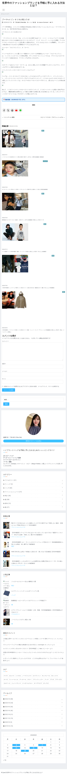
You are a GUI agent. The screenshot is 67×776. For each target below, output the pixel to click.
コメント (5, 341)
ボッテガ (46, 683)
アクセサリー (10, 480)
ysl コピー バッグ (8, 456)
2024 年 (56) (8, 706)
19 (25, 751)
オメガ (6, 679)
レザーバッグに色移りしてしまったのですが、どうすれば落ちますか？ (25, 658)
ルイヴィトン (37, 675)
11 (16, 748)
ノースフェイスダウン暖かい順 (21, 619)
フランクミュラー (38, 679)
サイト (4, 379)
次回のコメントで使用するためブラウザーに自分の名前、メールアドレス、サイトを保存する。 (32, 386)
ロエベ (29, 679)
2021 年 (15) (8, 718)
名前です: (6, 437)
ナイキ (6, 675)
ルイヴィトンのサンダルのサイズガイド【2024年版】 (20, 648)
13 (33, 748)
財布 (8, 503)
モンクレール (46, 675)
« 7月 (4, 760)
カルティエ (7, 683)
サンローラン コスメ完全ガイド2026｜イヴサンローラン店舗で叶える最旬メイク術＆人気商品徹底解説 (25, 189)
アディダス (58, 679)
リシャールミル (13, 679)
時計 (8, 495)
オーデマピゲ (38, 683)
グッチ (47, 679)
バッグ (31, 22)
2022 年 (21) (8, 714)
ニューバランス (16, 683)
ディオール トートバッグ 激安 (12, 458)
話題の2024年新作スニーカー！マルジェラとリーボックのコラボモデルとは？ (27, 652)
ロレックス (54, 675)
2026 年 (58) (8, 699)
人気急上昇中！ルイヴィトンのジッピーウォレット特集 (20, 638)
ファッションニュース (13, 492)
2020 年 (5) (8, 722)
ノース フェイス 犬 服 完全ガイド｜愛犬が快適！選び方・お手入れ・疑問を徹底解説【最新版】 (23, 157)
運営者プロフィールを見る (33, 441)
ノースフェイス (26, 675)
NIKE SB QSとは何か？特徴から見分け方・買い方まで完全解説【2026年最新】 (36, 551)
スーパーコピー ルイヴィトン (12, 460)
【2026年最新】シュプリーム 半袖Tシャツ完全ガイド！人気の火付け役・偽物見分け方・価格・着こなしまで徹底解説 (28, 287)
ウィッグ (9, 484)
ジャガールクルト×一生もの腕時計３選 (23, 581)
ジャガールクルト (27, 683)
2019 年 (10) (8, 726)
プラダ (52, 679)
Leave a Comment (43, 22)
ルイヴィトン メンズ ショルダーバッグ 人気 (25, 591)
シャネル (18, 675)
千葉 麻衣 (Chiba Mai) (20, 22)
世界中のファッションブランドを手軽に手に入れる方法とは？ (33, 4)
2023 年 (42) (8, 710)
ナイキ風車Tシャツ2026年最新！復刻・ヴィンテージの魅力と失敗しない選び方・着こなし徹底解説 (24, 251)
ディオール (23, 679)
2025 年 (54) (8, 703)
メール (4, 371)
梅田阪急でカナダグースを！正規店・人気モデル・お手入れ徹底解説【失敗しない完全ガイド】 (23, 219)
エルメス (11, 675)
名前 (4, 364)
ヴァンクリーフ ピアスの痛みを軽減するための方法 (19, 644)
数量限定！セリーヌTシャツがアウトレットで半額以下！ (29, 600)
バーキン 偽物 (7, 462)
